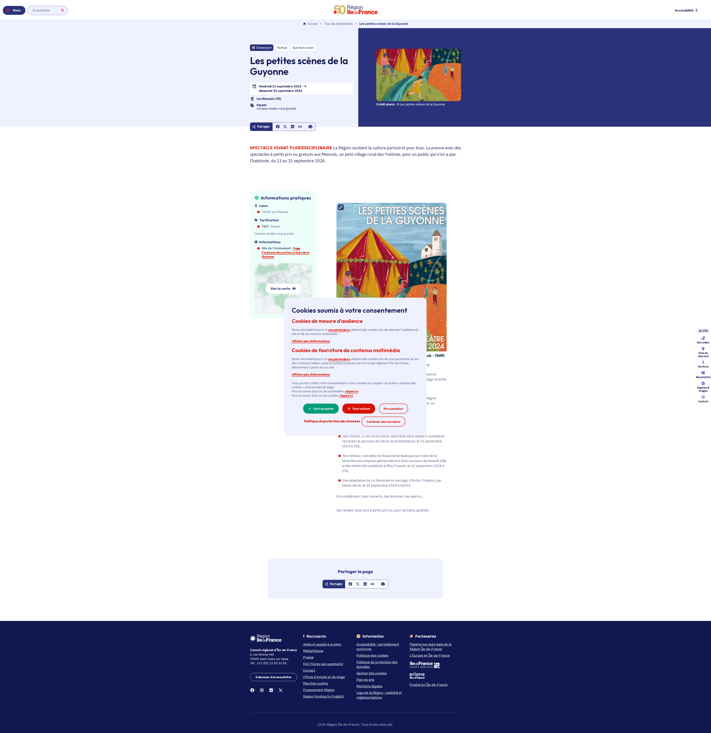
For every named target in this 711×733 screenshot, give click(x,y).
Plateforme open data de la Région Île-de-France (430, 646)
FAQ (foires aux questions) (323, 664)
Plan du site (365, 680)
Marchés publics (315, 683)
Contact (703, 401)
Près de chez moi (703, 354)
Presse (308, 657)
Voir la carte (280, 288)
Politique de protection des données (377, 664)
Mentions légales (369, 686)
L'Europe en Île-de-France (430, 655)
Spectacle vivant (303, 47)
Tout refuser (361, 408)
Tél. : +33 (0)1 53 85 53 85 (268, 663)
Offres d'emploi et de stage (324, 677)
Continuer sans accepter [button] (383, 421)
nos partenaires (339, 330)
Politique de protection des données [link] (332, 421)
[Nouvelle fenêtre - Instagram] (261, 690)
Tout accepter (323, 408)
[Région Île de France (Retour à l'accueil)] (355, 10)
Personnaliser (393, 408)
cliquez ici (351, 391)
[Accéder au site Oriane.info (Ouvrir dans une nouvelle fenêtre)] (433, 675)
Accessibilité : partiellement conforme (377, 646)
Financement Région (319, 690)
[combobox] (48, 10)
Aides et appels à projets (322, 644)
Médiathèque (313, 651)
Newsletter (703, 377)
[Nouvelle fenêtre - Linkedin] (271, 690)
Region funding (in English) (323, 696)
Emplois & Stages (703, 389)
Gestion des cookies (371, 673)
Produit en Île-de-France (429, 685)
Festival (282, 47)
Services (703, 366)
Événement (263, 47)
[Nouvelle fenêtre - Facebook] (252, 690)
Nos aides (703, 342)
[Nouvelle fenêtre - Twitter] (280, 690)
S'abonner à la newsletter (274, 677)
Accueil (312, 24)
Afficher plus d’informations (311, 341)
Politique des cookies (372, 655)
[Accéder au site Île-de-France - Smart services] (433, 665)
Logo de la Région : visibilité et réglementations (379, 695)
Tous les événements (338, 24)
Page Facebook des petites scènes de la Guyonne (285, 252)
